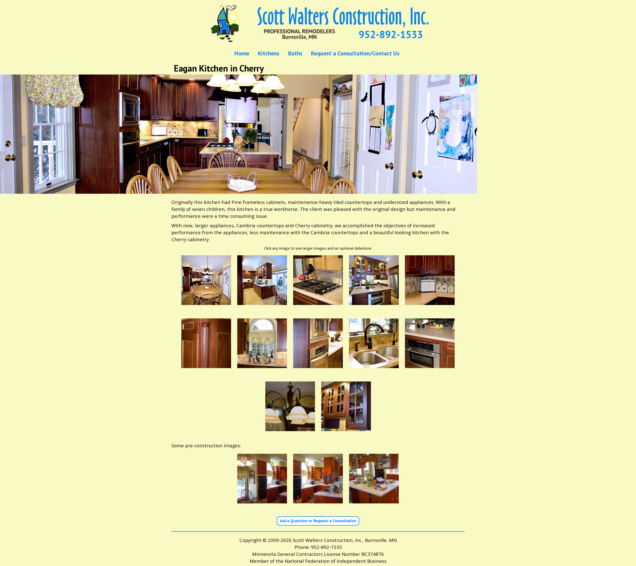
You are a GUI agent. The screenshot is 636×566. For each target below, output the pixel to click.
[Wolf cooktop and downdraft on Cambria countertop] (318, 301)
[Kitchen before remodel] (262, 500)
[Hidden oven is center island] (374, 301)
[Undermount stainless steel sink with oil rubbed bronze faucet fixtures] (374, 364)
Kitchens (268, 53)
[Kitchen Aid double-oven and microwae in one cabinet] (318, 364)
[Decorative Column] (206, 364)
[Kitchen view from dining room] (206, 301)
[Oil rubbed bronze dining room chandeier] (290, 427)
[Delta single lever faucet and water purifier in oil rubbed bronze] (262, 364)
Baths (295, 53)
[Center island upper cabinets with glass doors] (346, 427)
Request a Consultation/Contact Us (355, 53)
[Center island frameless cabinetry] (262, 301)
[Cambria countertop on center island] (430, 364)
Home (242, 53)
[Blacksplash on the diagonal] (430, 301)
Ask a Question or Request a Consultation (318, 521)
